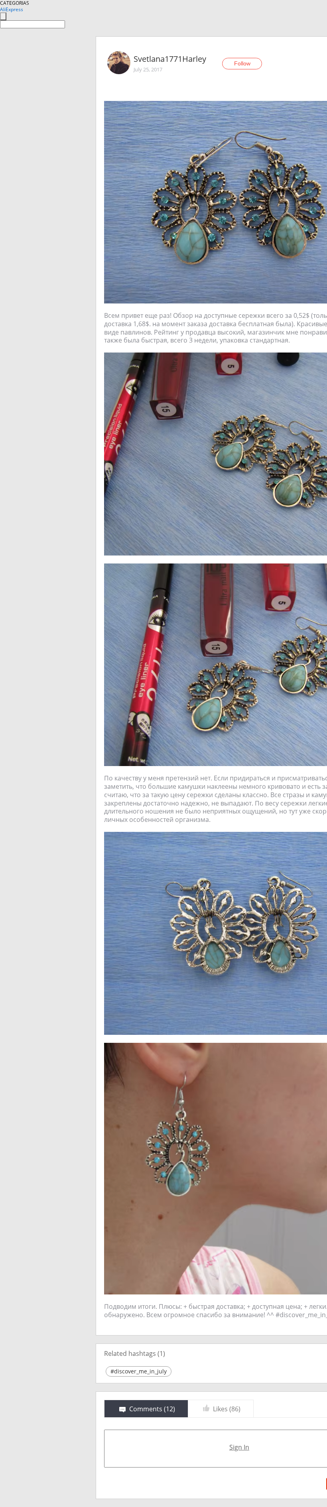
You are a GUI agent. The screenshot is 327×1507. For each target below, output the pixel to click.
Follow (242, 63)
